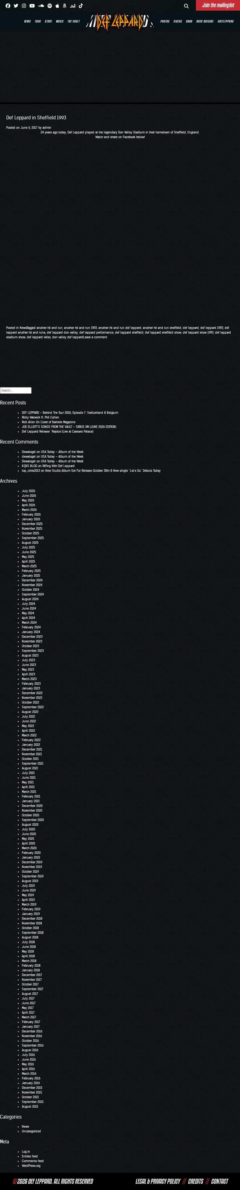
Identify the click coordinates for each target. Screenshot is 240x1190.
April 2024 (28, 618)
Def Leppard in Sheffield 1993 (36, 118)
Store (48, 21)
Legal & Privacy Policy (157, 1181)
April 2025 (28, 561)
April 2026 (28, 505)
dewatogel (29, 457)
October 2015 (30, 1097)
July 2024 (28, 604)
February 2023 (31, 684)
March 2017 (29, 1017)
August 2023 (30, 655)
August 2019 (30, 881)
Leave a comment (95, 337)
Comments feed (33, 1161)
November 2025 (32, 529)
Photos (164, 21)
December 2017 (32, 975)
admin (46, 128)
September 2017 (32, 989)
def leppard (191, 328)
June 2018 (29, 947)
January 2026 (31, 519)
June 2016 (29, 1059)
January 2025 (31, 576)
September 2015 (32, 1102)
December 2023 (32, 637)
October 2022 (30, 702)
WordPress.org (31, 1166)
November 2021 (32, 754)
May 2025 (28, 557)
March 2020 (29, 848)
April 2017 (28, 1013)
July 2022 (28, 717)
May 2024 (28, 613)
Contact (219, 1181)
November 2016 (32, 1036)
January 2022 (31, 745)
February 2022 (31, 740)
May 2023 (28, 670)
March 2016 (29, 1074)
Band (189, 21)
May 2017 (28, 1008)
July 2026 (28, 491)
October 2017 (30, 984)
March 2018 (29, 961)
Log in (26, 1152)
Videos (177, 21)
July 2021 (28, 773)
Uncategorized (31, 1131)
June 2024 (29, 608)
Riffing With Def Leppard (58, 466)
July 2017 (28, 998)
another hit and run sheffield (162, 328)
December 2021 (32, 749)
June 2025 (29, 552)
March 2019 (29, 904)
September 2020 (33, 820)
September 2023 (33, 651)
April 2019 (28, 900)
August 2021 (30, 768)
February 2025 (31, 571)
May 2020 (28, 839)
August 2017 (30, 994)
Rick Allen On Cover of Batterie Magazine (48, 422)
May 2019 (28, 895)
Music (59, 21)
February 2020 (31, 853)
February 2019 (31, 909)
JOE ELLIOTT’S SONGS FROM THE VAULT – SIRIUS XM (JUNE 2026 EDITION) (69, 427)
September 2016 (32, 1045)
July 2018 (28, 942)
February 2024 (31, 627)
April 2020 (28, 843)
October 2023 (30, 646)
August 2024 (30, 599)
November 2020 (32, 810)
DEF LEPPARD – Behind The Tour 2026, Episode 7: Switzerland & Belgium (70, 413)
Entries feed (30, 1156)
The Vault (74, 21)
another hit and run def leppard (119, 328)
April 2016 (28, 1069)
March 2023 (29, 679)
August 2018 (30, 937)
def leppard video (39, 337)
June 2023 (29, 665)
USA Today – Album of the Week (62, 452)
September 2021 (32, 763)
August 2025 (30, 543)
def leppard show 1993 (198, 332)
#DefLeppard (225, 21)
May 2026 (28, 500)
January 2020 (31, 857)
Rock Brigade (204, 21)
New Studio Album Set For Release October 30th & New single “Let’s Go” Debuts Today (103, 471)
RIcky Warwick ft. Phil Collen (40, 417)
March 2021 (29, 792)
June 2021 (29, 778)
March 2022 (29, 735)
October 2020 (30, 815)
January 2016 (31, 1083)
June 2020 (29, 834)
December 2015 (32, 1088)
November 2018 (32, 923)
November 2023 (32, 641)
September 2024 (33, 594)
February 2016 (31, 1078)
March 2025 (29, 566)
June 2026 (29, 496)
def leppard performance (96, 332)
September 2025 (33, 538)
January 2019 (31, 914)
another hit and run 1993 (80, 328)
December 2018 (32, 919)
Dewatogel (29, 452)
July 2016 (28, 1055)
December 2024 (32, 580)
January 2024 (31, 632)
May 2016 (28, 1064)
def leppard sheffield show (163, 332)
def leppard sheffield (129, 332)
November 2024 (32, 585)
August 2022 (30, 712)
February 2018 (31, 966)
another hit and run (49, 328)
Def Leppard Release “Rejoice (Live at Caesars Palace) (57, 431)
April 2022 (28, 731)
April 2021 (28, 787)
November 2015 (32, 1092)
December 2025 (32, 524)
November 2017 (32, 980)
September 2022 (33, 707)
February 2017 (31, 1022)
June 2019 (29, 890)
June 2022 (29, 721)
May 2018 (28, 951)
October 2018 (30, 928)
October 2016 (30, 1041)
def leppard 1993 (211, 328)
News (27, 21)
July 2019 (28, 886)
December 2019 (32, 862)
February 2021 (31, 796)
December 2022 (32, 693)
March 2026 (29, 510)
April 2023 (28, 674)
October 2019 (30, 872)
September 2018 (32, 933)
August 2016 (30, 1050)
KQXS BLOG (29, 466)
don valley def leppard (67, 337)
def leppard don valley (62, 332)
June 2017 (29, 1003)
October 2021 (30, 759)
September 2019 (32, 876)
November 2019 (32, 867)
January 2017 (31, 1027)
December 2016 (32, 1031)
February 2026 (31, 514)
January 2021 (31, 801)
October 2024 (30, 590)
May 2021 (28, 782)
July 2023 (28, 660)
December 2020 (32, 806)
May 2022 (28, 726)
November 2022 (32, 698)
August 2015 (30, 1106)
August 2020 (30, 825)
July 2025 (28, 547)
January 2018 (31, 970)
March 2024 (29, 623)
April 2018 (28, 956)
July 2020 (28, 829)
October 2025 (30, 533)
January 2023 (31, 688)
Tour (38, 21)
